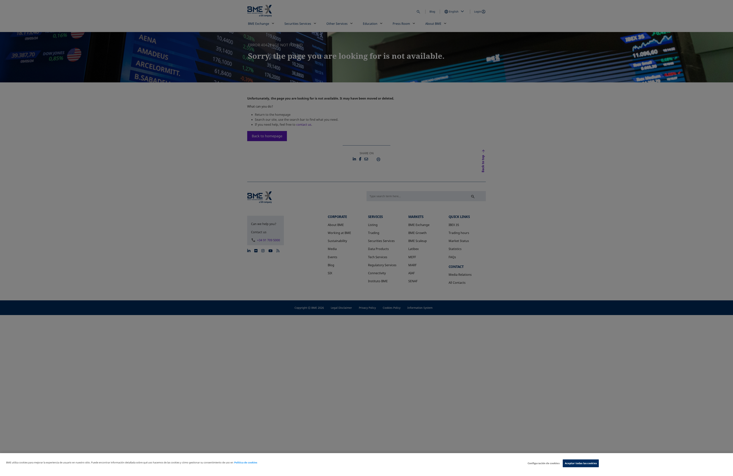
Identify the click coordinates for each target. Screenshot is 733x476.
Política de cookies (245, 462)
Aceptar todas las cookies (581, 463)
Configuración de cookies (543, 463)
